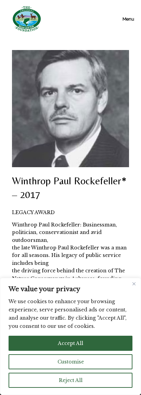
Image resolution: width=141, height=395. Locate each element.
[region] (70, 336)
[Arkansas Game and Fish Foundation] (27, 19)
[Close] (134, 284)
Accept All (70, 343)
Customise (70, 362)
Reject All (70, 380)
